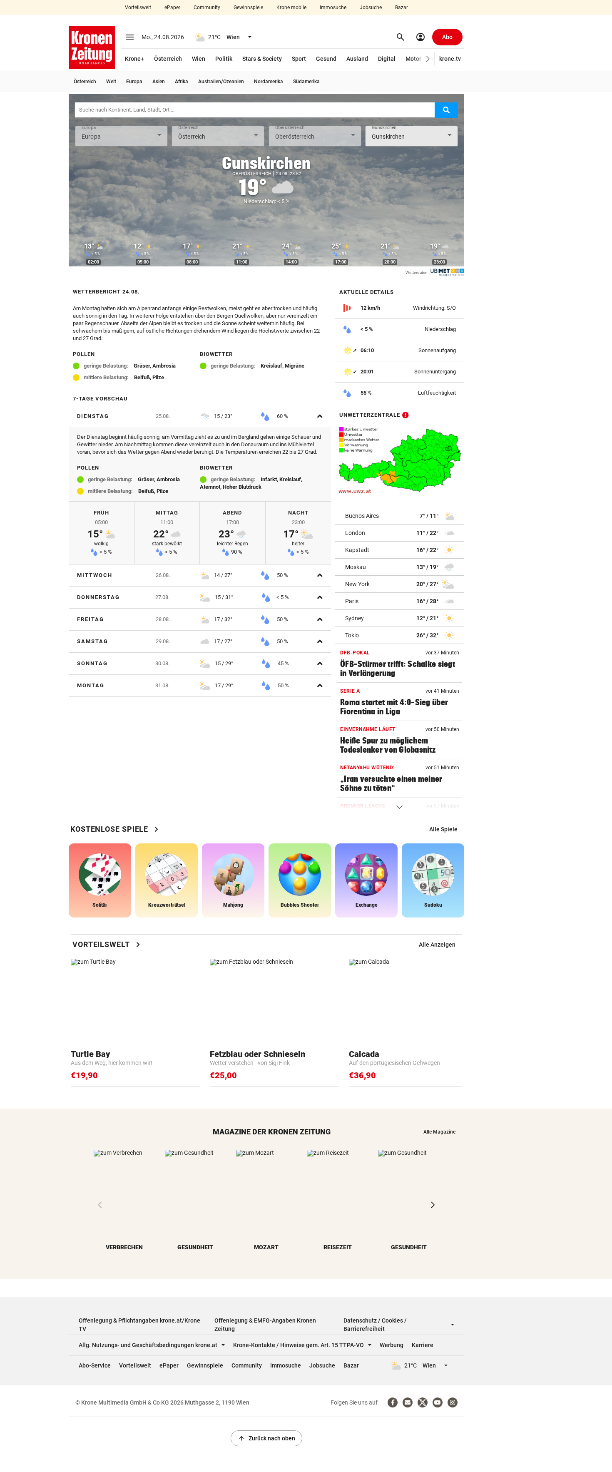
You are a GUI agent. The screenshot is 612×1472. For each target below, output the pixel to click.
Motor (413, 58)
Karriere (422, 1345)
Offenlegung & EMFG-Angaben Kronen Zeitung (265, 1324)
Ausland (357, 58)
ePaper (172, 7)
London (355, 533)
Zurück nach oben (266, 1438)
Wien (198, 58)
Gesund (326, 58)
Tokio (352, 635)
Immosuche (333, 7)
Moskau (355, 567)
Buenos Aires (362, 515)
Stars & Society (262, 58)
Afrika (181, 82)
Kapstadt (357, 550)
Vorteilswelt (138, 7)
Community (207, 7)
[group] (443, 829)
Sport (299, 58)
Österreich (168, 58)
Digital (387, 58)
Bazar (401, 7)
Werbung (391, 1345)
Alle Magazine (439, 1132)
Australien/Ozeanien (221, 82)
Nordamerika (268, 82)
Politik (223, 58)
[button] (428, 59)
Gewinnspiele (248, 7)
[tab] (200, 416)
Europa (134, 82)
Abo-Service (95, 1365)
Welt (111, 82)
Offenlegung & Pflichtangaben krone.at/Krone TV (139, 1324)
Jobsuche (371, 7)
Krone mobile (291, 7)
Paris (351, 601)
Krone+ (134, 58)
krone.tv (450, 58)
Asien (158, 82)
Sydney (354, 618)
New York (357, 584)
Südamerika (306, 82)
